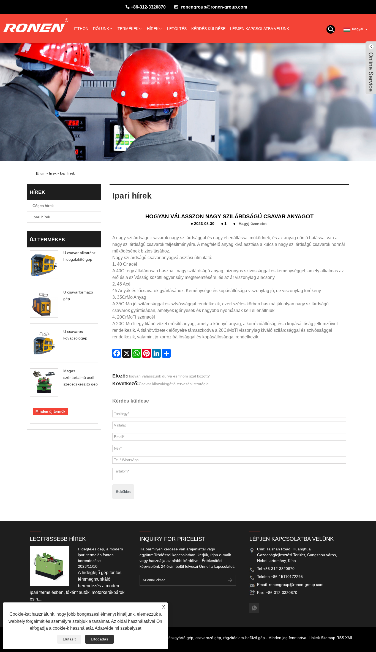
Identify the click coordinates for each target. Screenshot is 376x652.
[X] (126, 353)
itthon (81, 28)
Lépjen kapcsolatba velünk (259, 28)
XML (349, 637)
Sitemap (328, 637)
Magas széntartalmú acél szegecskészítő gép (80, 377)
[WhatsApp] (136, 353)
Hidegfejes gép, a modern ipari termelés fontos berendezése (100, 555)
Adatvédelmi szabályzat (118, 628)
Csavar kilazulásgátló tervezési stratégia (174, 384)
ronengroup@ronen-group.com (214, 7)
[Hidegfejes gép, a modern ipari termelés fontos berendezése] (52, 566)
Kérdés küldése (208, 28)
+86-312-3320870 (148, 7)
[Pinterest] (146, 353)
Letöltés (177, 28)
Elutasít (69, 639)
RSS (340, 637)
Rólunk (101, 28)
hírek (153, 28)
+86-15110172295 (287, 576)
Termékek (128, 28)
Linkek (314, 637)
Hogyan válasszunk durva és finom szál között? (168, 376)
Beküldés (123, 492)
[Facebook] (116, 353)
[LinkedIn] (156, 353)
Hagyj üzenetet (253, 223)
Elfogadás (99, 639)
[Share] (166, 353)
